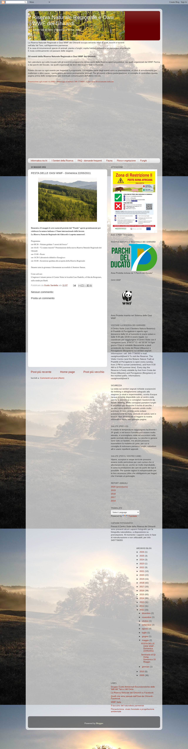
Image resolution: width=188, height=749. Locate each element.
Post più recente (41, 371)
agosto (145, 629)
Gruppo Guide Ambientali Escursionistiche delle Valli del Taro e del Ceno (133, 688)
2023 (142, 564)
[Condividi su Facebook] (88, 285)
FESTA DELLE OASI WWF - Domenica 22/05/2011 (148, 647)
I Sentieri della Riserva (62, 160)
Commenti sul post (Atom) (52, 378)
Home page (67, 371)
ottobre (145, 621)
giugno (145, 636)
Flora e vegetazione (126, 160)
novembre (147, 617)
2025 (142, 556)
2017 (113, 497)
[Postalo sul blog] (82, 285)
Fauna (109, 160)
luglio (144, 633)
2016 (142, 591)
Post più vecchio (93, 371)
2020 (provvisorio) (119, 487)
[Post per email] (74, 285)
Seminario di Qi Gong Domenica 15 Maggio (148, 658)
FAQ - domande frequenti (90, 160)
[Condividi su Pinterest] (90, 285)
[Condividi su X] (85, 285)
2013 (142, 602)
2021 (142, 571)
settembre (147, 625)
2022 (142, 567)
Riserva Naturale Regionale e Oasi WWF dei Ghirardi (73, 20)
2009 (142, 675)
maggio (145, 640)
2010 (142, 671)
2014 (113, 501)
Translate (132, 516)
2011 (142, 610)
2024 (142, 560)
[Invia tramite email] (79, 285)
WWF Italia (116, 702)
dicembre (146, 613)
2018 (113, 494)
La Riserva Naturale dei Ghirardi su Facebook (132, 693)
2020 (142, 575)
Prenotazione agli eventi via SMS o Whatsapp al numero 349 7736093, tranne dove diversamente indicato (71, 81)
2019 (113, 490)
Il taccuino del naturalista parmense (127, 706)
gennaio (146, 667)
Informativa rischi (39, 160)
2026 (142, 552)
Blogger (99, 723)
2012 (142, 606)
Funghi (143, 160)
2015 (142, 594)
